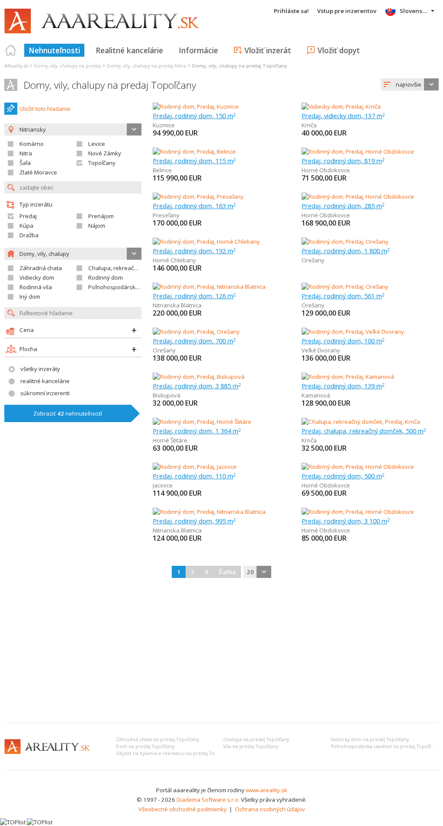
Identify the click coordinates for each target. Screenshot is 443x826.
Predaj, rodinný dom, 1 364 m (197, 430)
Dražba (29, 235)
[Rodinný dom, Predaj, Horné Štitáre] (202, 422)
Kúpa (26, 225)
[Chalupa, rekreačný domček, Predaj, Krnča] (361, 422)
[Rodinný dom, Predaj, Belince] (194, 151)
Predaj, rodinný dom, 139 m (343, 385)
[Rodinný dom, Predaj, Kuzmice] (196, 106)
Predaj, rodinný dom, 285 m (343, 205)
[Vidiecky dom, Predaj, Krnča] (341, 106)
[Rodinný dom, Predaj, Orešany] (345, 241)
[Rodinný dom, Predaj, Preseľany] (198, 196)
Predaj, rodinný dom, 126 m (194, 295)
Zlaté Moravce (38, 172)
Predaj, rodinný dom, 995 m (194, 520)
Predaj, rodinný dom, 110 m (194, 475)
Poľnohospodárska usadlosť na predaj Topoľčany (385, 746)
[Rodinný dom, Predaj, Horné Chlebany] (206, 241)
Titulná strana (10, 50)
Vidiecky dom (36, 277)
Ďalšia (227, 572)
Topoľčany (102, 163)
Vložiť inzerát (267, 50)
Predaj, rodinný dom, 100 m (343, 340)
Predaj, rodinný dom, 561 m (343, 295)
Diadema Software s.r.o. (208, 799)
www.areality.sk (266, 790)
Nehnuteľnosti (54, 50)
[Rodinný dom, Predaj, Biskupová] (198, 377)
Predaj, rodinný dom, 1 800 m (346, 250)
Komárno (31, 144)
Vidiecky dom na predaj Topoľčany (370, 739)
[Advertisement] (221, 651)
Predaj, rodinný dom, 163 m (194, 205)
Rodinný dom (105, 277)
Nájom (96, 225)
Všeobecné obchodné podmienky (182, 809)
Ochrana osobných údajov (270, 809)
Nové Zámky (104, 153)
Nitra (25, 153)
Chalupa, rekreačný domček (125, 268)
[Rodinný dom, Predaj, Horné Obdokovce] (358, 151)
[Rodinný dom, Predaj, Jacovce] (195, 467)
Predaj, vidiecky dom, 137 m (343, 115)
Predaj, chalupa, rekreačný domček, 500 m (364, 430)
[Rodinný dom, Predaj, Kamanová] (348, 377)
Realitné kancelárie (129, 50)
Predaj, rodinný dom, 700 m (194, 340)
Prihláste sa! (291, 11)
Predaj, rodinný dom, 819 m (343, 160)
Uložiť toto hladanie (45, 109)
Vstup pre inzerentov (346, 11)
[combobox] (410, 84)
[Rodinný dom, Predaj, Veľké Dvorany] (353, 332)
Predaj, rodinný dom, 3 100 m (346, 520)
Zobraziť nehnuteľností (67, 413)
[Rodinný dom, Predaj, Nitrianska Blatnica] (209, 286)
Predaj (28, 216)
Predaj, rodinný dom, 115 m (194, 160)
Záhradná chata (40, 268)
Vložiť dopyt (339, 50)
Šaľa (25, 163)
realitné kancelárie (45, 381)
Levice (96, 144)
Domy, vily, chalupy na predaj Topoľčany (110, 85)
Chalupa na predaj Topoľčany (256, 739)
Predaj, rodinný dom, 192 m (194, 250)
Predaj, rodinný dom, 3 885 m (197, 385)
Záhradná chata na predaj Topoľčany (157, 739)
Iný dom (29, 296)
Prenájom (101, 216)
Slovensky (414, 11)
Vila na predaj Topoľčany (250, 746)
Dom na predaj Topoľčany (145, 746)
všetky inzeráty (40, 369)
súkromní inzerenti (45, 393)
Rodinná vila (35, 287)
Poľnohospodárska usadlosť (126, 287)
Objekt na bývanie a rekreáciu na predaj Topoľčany (174, 753)
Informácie (198, 50)
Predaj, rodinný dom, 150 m (194, 115)
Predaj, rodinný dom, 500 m (343, 475)
